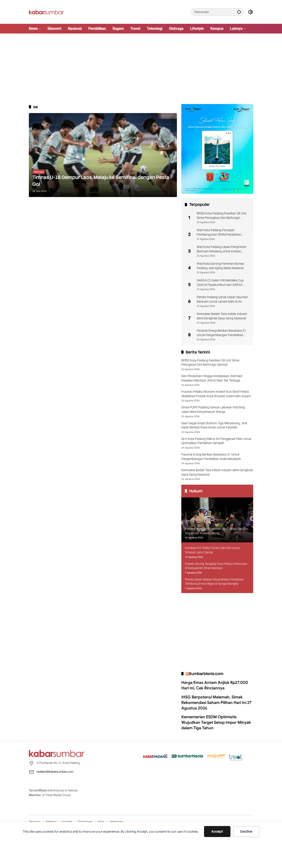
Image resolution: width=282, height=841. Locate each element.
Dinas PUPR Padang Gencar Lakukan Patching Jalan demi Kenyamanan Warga (213, 409)
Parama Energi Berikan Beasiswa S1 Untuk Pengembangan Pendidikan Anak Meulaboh (221, 333)
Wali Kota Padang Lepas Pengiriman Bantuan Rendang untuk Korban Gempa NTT (222, 249)
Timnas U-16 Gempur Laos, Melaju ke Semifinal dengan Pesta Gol (100, 180)
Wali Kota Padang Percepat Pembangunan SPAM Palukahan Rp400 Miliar (219, 232)
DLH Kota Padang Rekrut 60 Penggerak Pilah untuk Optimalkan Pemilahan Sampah (216, 441)
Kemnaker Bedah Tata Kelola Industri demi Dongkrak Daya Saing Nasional (222, 316)
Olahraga (38, 171)
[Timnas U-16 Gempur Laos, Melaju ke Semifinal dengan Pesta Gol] (103, 155)
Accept (217, 831)
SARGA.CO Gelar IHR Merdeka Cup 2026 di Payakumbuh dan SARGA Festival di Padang (220, 283)
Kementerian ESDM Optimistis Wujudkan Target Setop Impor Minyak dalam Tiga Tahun (216, 722)
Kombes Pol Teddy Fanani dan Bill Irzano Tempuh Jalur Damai (212, 550)
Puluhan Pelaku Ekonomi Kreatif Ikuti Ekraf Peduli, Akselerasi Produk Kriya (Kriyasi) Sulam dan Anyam (216, 394)
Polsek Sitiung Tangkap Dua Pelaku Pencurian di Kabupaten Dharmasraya (216, 566)
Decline (246, 831)
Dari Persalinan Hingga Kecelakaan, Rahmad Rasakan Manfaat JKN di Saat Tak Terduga (211, 378)
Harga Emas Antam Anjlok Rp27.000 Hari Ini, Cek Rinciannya (214, 685)
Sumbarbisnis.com (206, 673)
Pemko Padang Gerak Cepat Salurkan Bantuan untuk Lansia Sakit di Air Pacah (222, 299)
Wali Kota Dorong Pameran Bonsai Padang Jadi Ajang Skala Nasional (220, 266)
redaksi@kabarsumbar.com (54, 772)
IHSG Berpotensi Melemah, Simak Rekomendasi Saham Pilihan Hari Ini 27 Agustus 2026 (216, 703)
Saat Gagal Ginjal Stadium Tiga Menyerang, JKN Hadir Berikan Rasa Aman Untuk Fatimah (214, 425)
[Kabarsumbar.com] (46, 12)
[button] (239, 11)
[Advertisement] (141, 69)
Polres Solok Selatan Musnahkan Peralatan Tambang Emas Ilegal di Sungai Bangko (214, 582)
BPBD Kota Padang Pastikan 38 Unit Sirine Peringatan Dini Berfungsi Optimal (222, 216)
